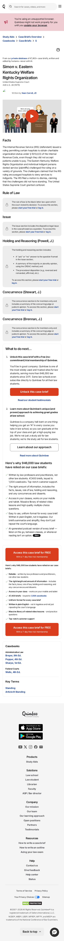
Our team (32, 811)
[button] (32, 116)
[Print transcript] (58, 50)
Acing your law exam (32, 852)
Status (32, 879)
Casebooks (9, 40)
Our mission (32, 806)
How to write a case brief (32, 843)
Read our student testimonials (34, 400)
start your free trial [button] (26, 208)
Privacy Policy (41, 890)
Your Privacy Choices (24, 897)
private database (19, 58)
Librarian (32, 784)
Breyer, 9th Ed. (13, 655)
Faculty (32, 788)
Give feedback (32, 870)
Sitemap (46, 897)
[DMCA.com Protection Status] (32, 903)
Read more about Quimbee (34, 455)
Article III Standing (15, 691)
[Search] (11, 6)
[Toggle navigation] (59, 6)
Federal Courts (12, 669)
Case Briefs (25, 40)
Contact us (32, 865)
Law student (32, 779)
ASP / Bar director (32, 793)
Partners (32, 824)
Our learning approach (32, 815)
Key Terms (12, 681)
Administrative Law (14, 652)
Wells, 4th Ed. (13, 672)
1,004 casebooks (39, 595)
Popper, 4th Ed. (13, 659)
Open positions (32, 820)
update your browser (35, 25)
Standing (10, 688)
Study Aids (8, 36)
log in (40, 208)
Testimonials (32, 829)
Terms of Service (24, 890)
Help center (32, 874)
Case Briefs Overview (30, 36)
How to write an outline (32, 847)
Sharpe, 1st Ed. (13, 662)
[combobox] (32, 6)
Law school (32, 775)
